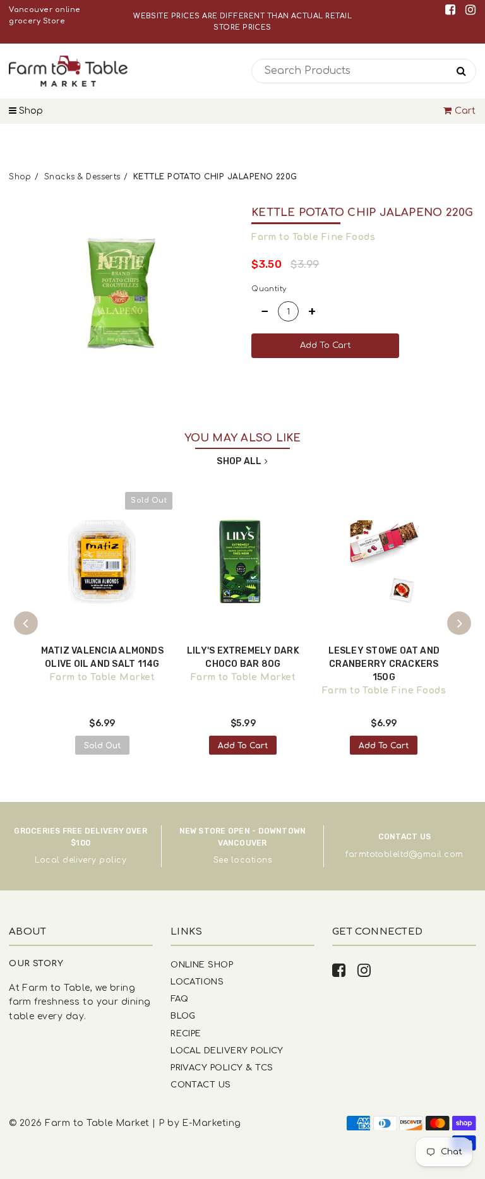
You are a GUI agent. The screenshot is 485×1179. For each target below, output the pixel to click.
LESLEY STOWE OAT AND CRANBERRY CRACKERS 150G (384, 664)
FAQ (179, 998)
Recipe (186, 1033)
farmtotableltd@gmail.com (404, 854)
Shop (29, 111)
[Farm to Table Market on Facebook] (452, 9)
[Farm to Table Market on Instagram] (470, 9)
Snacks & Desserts (82, 176)
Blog (183, 1015)
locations (251, 860)
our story (36, 963)
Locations (197, 981)
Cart (465, 111)
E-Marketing (211, 1123)
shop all (239, 461)
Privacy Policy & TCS (222, 1067)
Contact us (201, 1084)
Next (459, 623)
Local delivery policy (80, 860)
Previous (26, 623)
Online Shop (202, 964)
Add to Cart (243, 745)
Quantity (269, 289)
